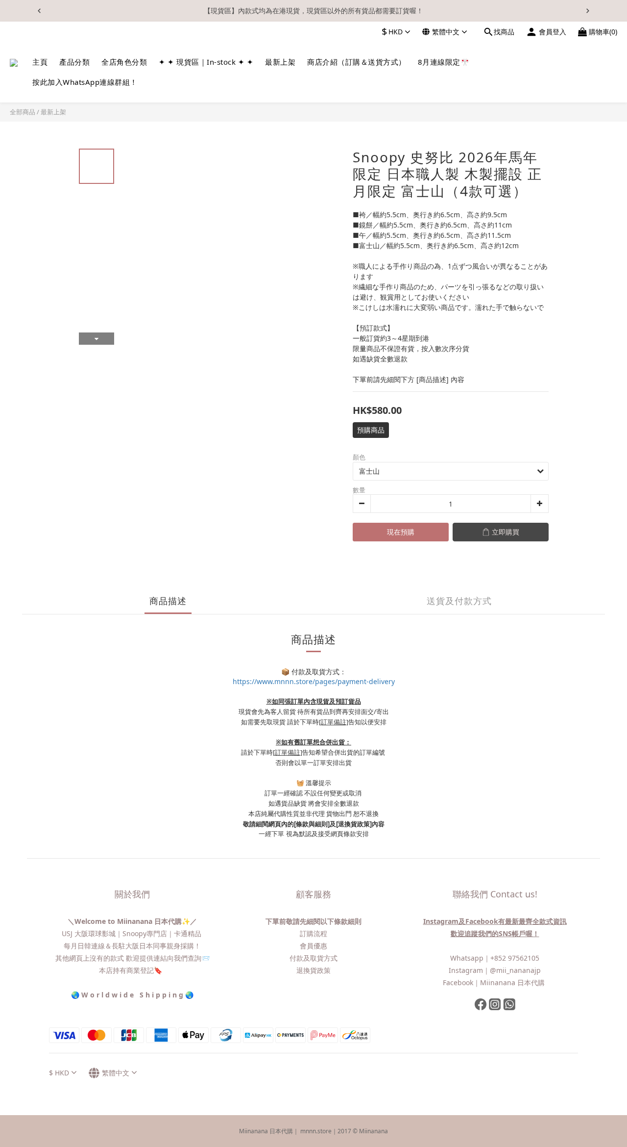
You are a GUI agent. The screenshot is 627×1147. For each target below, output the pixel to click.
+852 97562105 (514, 958)
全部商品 (22, 111)
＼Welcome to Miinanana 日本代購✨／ (132, 921)
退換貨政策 (313, 970)
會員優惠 (313, 945)
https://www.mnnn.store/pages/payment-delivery (314, 681)
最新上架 (53, 111)
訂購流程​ (313, 933)
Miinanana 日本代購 (513, 982)
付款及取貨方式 (313, 958)
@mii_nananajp (515, 970)
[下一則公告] (587, 10)
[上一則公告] (39, 10)
